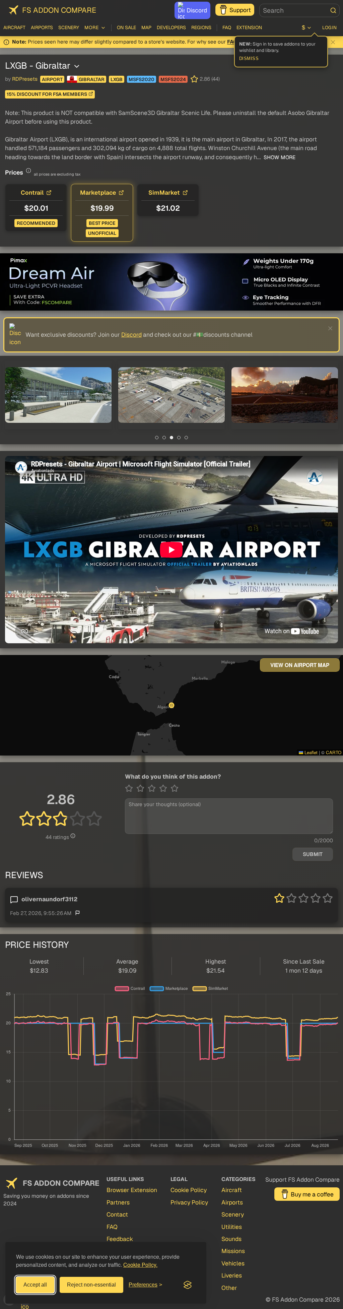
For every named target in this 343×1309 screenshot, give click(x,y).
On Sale (126, 27)
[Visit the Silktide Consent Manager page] (188, 1285)
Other (229, 1288)
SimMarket (164, 192)
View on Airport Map (299, 665)
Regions (201, 27)
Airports (42, 27)
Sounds (231, 1239)
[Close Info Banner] (333, 42)
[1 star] (130, 788)
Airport (52, 79)
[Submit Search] (333, 10)
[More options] (77, 66)
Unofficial (102, 233)
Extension (249, 27)
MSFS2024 (173, 79)
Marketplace (98, 192)
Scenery (68, 27)
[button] (58, 395)
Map (146, 27)
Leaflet (310, 752)
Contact (117, 1214)
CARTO (333, 752)
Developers (171, 27)
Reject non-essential (91, 1285)
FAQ (226, 27)
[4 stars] (164, 788)
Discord (197, 10)
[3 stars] (153, 788)
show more (278, 157)
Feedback (120, 1239)
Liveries (231, 1275)
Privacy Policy (189, 1202)
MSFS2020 (141, 79)
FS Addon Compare (59, 10)
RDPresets (25, 79)
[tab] (156, 437)
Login (329, 27)
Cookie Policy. (140, 1264)
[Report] (77, 913)
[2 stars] (142, 788)
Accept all (35, 1285)
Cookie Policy (188, 1190)
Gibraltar (92, 79)
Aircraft (14, 27)
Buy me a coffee (312, 1194)
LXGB (117, 79)
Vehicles (233, 1263)
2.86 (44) (210, 79)
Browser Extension (132, 1190)
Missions (233, 1251)
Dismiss (249, 58)
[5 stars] (174, 788)
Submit (313, 854)
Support (240, 10)
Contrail (32, 192)
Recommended (36, 223)
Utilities (231, 1227)
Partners (118, 1202)
